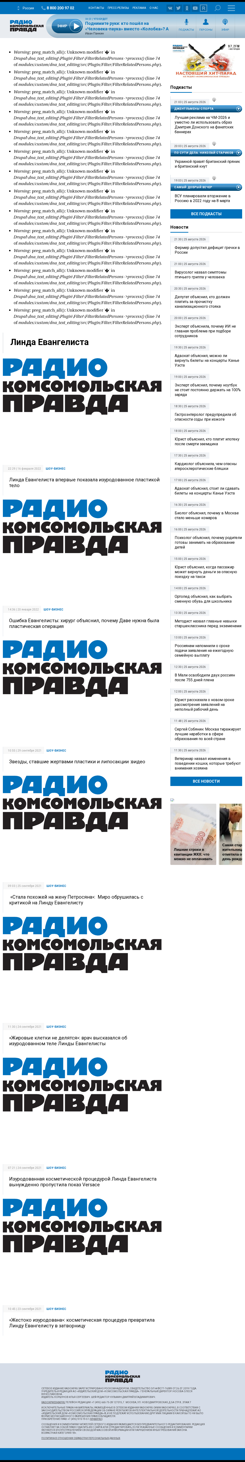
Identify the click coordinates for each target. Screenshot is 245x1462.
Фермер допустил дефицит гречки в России (207, 250)
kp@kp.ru (96, 1419)
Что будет (101, 19)
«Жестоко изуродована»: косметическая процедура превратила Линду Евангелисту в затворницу (82, 1323)
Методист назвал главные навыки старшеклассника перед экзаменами (208, 623)
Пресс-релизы (118, 8)
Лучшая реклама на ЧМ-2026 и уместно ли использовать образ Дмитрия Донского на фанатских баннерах (204, 124)
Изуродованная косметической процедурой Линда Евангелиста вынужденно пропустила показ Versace (82, 1181)
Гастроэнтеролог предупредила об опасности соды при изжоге (205, 417)
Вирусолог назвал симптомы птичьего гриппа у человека (201, 274)
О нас (154, 8)
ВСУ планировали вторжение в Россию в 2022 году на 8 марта (203, 198)
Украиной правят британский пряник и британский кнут (207, 164)
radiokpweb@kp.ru (53, 1402)
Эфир (225, 29)
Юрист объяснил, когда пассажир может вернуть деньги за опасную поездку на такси (206, 572)
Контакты (96, 8)
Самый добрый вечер (193, 187)
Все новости (206, 781)
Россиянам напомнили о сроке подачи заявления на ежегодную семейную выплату (204, 650)
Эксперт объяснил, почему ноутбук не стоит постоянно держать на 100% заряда (208, 390)
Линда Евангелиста (49, 342)
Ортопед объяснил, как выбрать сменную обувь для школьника (203, 599)
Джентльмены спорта (194, 108)
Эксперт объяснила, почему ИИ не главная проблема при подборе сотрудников (205, 331)
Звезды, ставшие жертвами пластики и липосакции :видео (77, 761)
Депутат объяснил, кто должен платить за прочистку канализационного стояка (202, 302)
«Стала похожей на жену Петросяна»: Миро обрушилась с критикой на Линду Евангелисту (76, 900)
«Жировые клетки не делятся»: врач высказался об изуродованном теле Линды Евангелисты (68, 1040)
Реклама (139, 8)
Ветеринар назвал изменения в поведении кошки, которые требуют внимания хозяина (208, 763)
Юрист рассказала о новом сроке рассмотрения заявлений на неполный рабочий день (204, 705)
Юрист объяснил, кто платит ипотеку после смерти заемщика (207, 441)
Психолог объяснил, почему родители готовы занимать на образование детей (208, 542)
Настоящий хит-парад (206, 61)
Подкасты (186, 29)
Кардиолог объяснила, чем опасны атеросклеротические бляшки (206, 466)
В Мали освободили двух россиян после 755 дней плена (205, 677)
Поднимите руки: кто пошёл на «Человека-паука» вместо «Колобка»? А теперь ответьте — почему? (127, 29)
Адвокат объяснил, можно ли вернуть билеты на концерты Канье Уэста (207, 360)
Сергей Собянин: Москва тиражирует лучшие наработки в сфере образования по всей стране (208, 734)
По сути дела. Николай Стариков (204, 152)
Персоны (205, 29)
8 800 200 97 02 (60, 8)
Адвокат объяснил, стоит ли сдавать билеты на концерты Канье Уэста (207, 490)
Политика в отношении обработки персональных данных (80, 1438)
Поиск (218, 8)
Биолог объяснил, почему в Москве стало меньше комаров (207, 515)
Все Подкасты (206, 214)
